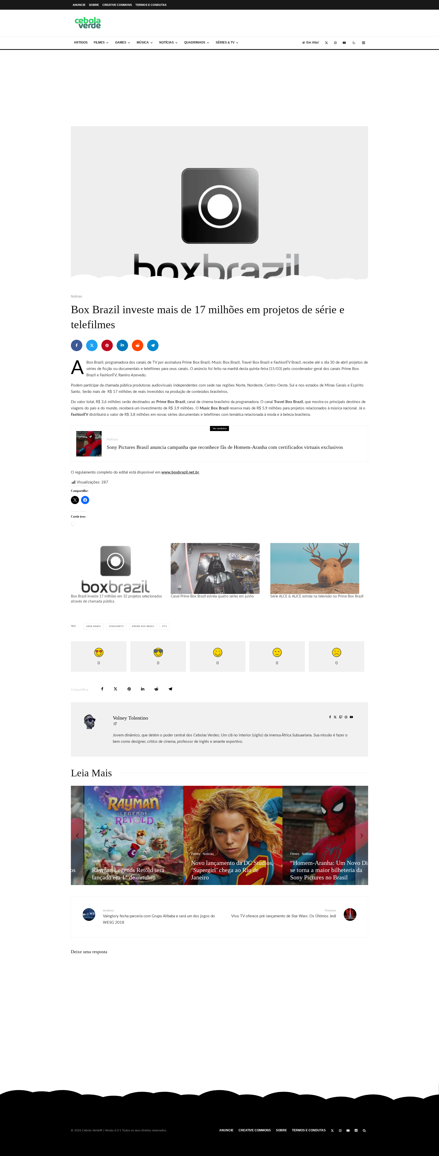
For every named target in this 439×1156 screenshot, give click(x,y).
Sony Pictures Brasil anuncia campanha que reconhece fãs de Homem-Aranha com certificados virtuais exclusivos (225, 447)
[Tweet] (92, 345)
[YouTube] (344, 42)
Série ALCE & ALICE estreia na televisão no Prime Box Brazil (316, 596)
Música (143, 42)
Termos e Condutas (150, 4)
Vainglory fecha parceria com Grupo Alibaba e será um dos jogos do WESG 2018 (159, 916)
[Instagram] (335, 42)
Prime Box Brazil (143, 626)
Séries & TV (225, 42)
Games (120, 42)
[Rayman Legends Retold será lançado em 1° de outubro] (120, 835)
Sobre (94, 4)
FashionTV (117, 626)
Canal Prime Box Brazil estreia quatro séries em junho (212, 596)
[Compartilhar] (76, 345)
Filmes (99, 42)
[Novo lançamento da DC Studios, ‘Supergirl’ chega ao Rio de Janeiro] (220, 835)
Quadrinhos (194, 42)
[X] (326, 42)
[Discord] (356, 1130)
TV (165, 626)
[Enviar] (137, 345)
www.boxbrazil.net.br (180, 472)
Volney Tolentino (130, 718)
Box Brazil (94, 626)
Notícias (166, 42)
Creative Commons (117, 4)
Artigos (81, 42)
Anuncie (79, 4)
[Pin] (107, 345)
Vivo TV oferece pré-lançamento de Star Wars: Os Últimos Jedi (283, 913)
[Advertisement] (219, 88)
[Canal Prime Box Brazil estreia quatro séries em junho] (218, 568)
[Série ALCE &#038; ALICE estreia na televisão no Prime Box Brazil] (317, 568)
